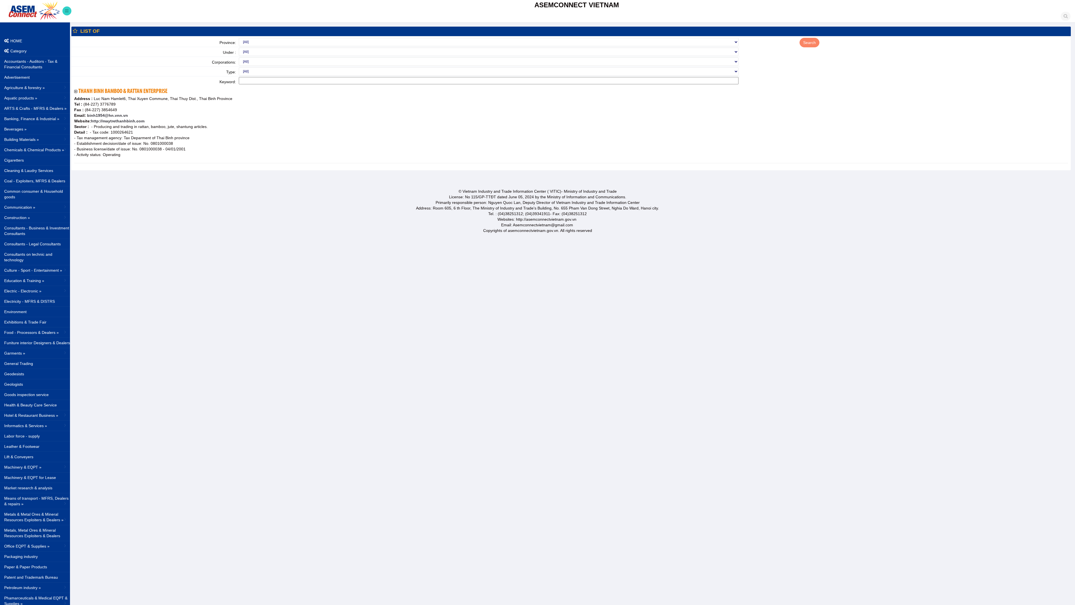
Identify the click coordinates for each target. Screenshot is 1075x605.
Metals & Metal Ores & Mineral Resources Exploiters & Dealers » (34, 517)
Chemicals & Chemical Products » (34, 150)
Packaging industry (21, 556)
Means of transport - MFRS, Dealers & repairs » (36, 501)
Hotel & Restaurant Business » (31, 415)
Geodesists (14, 374)
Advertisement (17, 77)
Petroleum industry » (22, 587)
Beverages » (15, 129)
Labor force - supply (22, 436)
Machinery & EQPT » (22, 467)
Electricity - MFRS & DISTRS (29, 301)
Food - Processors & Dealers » (31, 332)
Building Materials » (21, 139)
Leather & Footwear (21, 446)
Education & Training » (24, 280)
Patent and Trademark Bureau (31, 577)
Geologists (13, 384)
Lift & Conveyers (18, 457)
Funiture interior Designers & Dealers (37, 343)
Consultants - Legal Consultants (32, 244)
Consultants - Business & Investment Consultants (36, 231)
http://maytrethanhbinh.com (117, 121)
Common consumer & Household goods (33, 194)
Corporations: (224, 62)
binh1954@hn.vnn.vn (107, 115)
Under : (229, 52)
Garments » (14, 353)
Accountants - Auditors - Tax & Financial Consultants (30, 64)
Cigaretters (14, 160)
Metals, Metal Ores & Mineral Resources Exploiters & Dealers (32, 533)
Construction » (17, 217)
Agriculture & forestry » (24, 87)
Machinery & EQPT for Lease (30, 477)
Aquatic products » (20, 98)
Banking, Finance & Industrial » (31, 119)
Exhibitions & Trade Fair (25, 322)
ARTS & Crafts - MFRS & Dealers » (35, 108)
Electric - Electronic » (22, 291)
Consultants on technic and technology (28, 257)
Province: (227, 42)
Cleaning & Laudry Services (28, 170)
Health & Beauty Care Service (30, 405)
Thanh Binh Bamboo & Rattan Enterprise (122, 91)
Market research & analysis (28, 488)
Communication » (19, 207)
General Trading (18, 363)
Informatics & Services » (25, 426)
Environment (15, 312)
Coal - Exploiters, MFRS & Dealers (34, 181)
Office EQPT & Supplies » (27, 546)
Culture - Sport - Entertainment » (33, 270)
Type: (231, 72)
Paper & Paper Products (25, 567)
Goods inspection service (26, 394)
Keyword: (227, 82)
